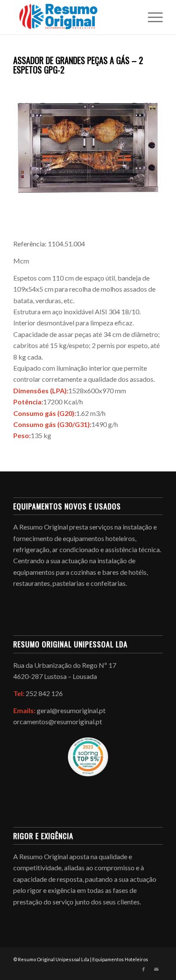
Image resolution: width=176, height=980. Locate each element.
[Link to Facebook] (143, 969)
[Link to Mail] (156, 969)
